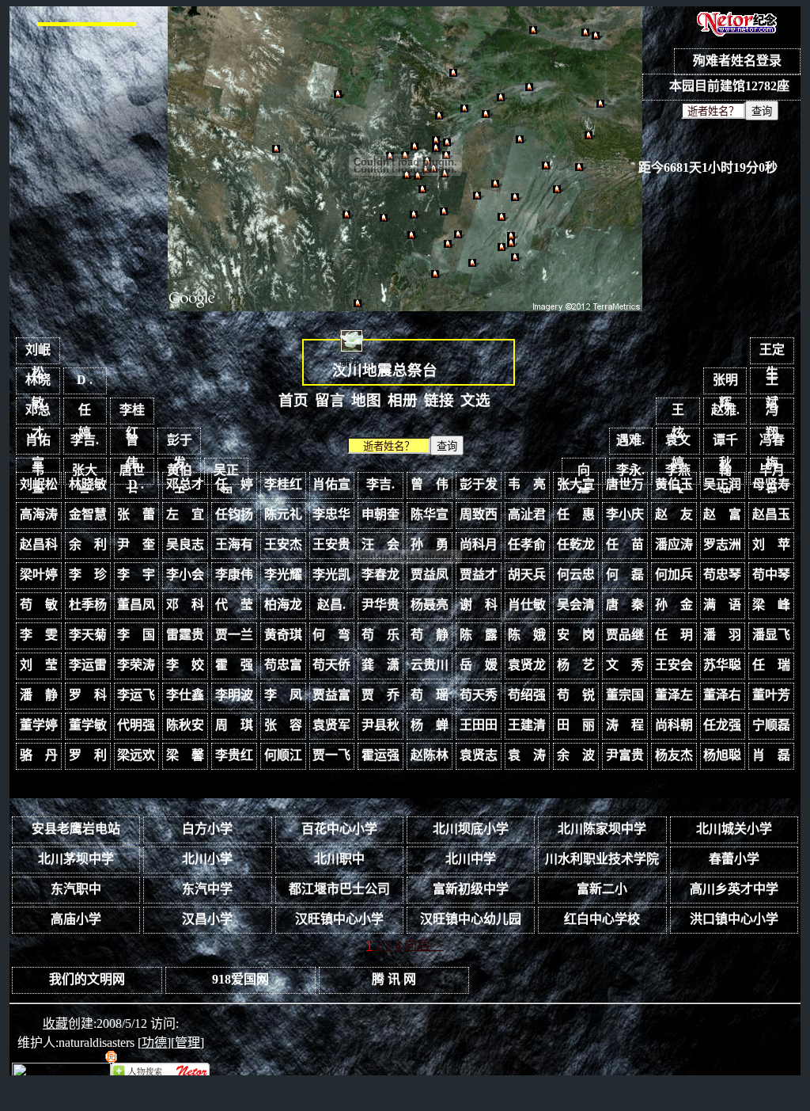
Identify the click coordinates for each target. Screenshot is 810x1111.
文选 (475, 400)
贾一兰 (234, 634)
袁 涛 (527, 755)
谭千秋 (725, 444)
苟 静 (430, 634)
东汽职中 (76, 889)
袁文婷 (678, 444)
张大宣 (84, 474)
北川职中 (339, 859)
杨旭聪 (722, 755)
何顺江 (283, 755)
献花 (350, 364)
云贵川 (430, 665)
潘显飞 (771, 634)
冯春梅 (772, 444)
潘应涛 (674, 544)
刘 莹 (39, 665)
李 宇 (136, 574)
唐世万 (132, 474)
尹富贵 (625, 755)
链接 (439, 400)
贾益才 (479, 574)
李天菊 (88, 634)
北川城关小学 (734, 828)
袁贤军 (331, 725)
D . (85, 379)
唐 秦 (625, 604)
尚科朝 (674, 725)
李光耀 (283, 574)
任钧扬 (234, 514)
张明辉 (725, 383)
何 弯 (331, 634)
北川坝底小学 (471, 828)
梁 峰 (771, 604)
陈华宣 (430, 514)
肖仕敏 (527, 604)
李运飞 (136, 695)
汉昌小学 (207, 919)
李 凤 (283, 695)
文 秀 (625, 665)
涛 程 (625, 725)
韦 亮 (44, 474)
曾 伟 (138, 444)
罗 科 (88, 695)
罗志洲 (722, 544)
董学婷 (39, 725)
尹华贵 (380, 604)
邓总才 (38, 413)
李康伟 (234, 574)
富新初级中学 (471, 889)
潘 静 (39, 695)
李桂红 (132, 413)
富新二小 (602, 889)
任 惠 (576, 514)
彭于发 (179, 444)
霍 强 (234, 665)
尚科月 (479, 544)
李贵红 (234, 755)
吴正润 (226, 474)
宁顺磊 (771, 725)
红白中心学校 (602, 919)
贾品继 (625, 634)
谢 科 (479, 604)
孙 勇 (430, 544)
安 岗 (576, 634)
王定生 (772, 353)
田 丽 (576, 725)
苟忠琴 (722, 574)
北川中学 (470, 859)
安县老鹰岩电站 (76, 828)
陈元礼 (283, 514)
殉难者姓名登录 (737, 60)
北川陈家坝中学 (602, 828)
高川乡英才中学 (734, 889)
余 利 (88, 544)
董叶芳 (771, 695)
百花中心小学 (339, 828)
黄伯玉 (179, 474)
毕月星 (772, 474)
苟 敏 (39, 604)
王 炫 (684, 413)
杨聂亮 (430, 604)
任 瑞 (771, 665)
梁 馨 (185, 755)
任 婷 (91, 413)
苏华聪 (722, 665)
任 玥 (674, 634)
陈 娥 (527, 634)
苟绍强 (527, 695)
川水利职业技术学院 (602, 859)
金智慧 (88, 514)
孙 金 (674, 604)
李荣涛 (136, 665)
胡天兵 (527, 574)
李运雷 (88, 665)
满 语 (722, 604)
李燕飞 (678, 474)
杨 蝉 (430, 725)
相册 (403, 400)
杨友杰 (674, 755)
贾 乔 (380, 695)
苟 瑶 (430, 695)
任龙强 (722, 725)
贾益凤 (430, 574)
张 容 (283, 725)
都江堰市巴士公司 (339, 889)
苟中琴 (771, 574)
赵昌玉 (771, 514)
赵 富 (722, 514)
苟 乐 (380, 634)
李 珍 (88, 574)
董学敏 (88, 725)
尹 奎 (136, 544)
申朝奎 (380, 514)
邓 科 (185, 604)
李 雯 (39, 634)
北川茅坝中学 (76, 859)
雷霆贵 (185, 634)
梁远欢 (136, 755)
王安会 (674, 665)
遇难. (630, 440)
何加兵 (674, 574)
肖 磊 (771, 755)
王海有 (234, 544)
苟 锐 (576, 695)
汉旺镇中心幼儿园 (470, 919)
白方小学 (207, 828)
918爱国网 (240, 979)
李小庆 (625, 514)
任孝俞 (527, 544)
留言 (330, 400)
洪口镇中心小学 (734, 919)
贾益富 (331, 695)
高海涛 (39, 514)
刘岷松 (38, 353)
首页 (293, 400)
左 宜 (185, 514)
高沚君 (527, 514)
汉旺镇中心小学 (339, 919)
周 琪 (234, 725)
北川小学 (207, 859)
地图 (366, 400)
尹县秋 (380, 725)
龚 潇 (380, 665)
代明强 (136, 725)
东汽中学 (207, 889)
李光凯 (331, 574)
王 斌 (778, 383)
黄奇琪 (283, 634)
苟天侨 (331, 665)
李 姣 (185, 665)
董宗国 (625, 695)
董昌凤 (136, 604)
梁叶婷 (39, 574)
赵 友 (674, 514)
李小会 (185, 574)
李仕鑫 (185, 695)
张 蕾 (136, 514)
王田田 (479, 725)
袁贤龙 (527, 665)
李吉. (84, 440)
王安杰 (283, 544)
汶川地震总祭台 (384, 370)
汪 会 (380, 544)
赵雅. (725, 410)
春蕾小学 (734, 859)
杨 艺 (576, 665)
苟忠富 (283, 665)
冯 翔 (778, 413)
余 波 (576, 755)
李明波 (234, 695)
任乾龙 (576, 544)
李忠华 (331, 514)
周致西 (479, 514)
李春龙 (380, 574)
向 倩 (590, 474)
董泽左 (674, 695)
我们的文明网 (87, 979)
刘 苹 (771, 544)
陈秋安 (185, 725)
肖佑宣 (38, 444)
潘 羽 (722, 634)
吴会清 (576, 604)
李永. (630, 470)
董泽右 (722, 695)
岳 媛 (479, 665)
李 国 (136, 634)
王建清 (527, 725)
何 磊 (625, 574)
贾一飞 (331, 755)
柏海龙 (283, 604)
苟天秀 (479, 695)
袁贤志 (479, 755)
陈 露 (479, 634)
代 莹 (234, 604)
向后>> (424, 945)
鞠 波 (731, 474)
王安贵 (331, 544)
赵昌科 (39, 544)
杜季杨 (88, 604)
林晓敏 (38, 383)
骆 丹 (39, 755)
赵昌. (331, 604)
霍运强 (380, 755)
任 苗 (625, 544)
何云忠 (576, 574)
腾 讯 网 (394, 979)
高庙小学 (76, 919)
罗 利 (88, 755)
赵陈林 (430, 755)
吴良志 (185, 544)
